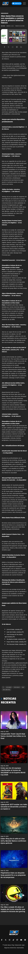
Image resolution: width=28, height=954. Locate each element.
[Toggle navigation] (24, 3)
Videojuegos (4, 13)
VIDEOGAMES (9, 687)
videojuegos (17, 687)
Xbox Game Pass (6, 690)
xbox (23, 687)
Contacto (18, 3)
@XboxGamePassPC (22, 663)
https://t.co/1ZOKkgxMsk (19, 68)
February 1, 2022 (7, 77)
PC (3, 687)
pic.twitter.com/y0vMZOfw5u (10, 70)
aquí (9, 255)
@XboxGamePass (9, 663)
